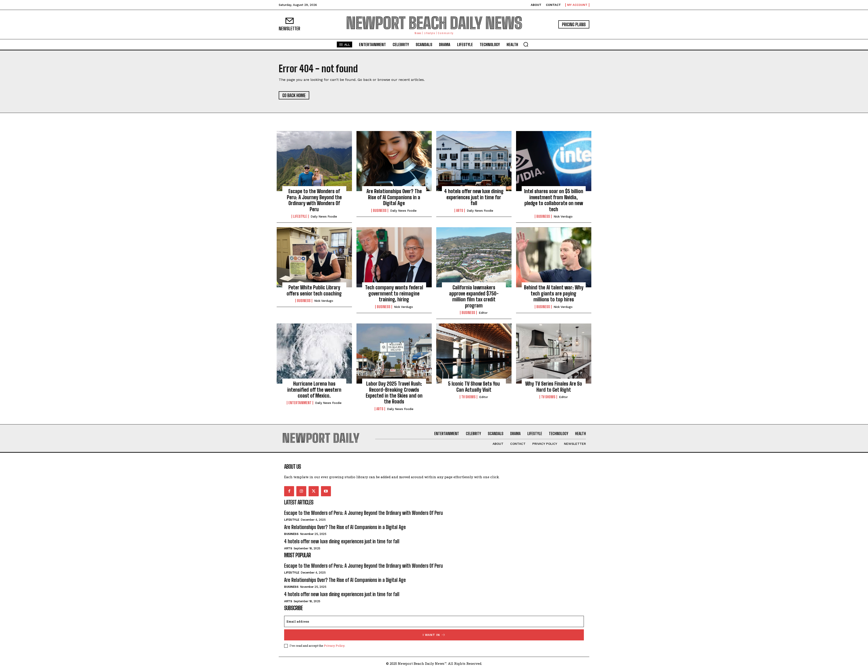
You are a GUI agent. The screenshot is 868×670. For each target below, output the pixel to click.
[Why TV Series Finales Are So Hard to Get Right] (553, 353)
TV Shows (468, 397)
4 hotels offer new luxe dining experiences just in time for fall (474, 197)
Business (380, 210)
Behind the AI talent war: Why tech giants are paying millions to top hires (553, 293)
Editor (483, 312)
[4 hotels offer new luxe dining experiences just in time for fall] (474, 161)
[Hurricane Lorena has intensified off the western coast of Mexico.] (314, 353)
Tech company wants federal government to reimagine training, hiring (394, 293)
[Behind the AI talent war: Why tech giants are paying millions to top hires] (553, 257)
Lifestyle (300, 216)
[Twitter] (313, 491)
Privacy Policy (334, 646)
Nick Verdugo (563, 216)
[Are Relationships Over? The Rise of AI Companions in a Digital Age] (394, 161)
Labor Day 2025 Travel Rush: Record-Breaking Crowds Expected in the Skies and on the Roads (394, 393)
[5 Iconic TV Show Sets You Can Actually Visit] (474, 353)
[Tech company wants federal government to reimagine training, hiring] (394, 257)
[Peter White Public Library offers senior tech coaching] (314, 257)
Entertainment (299, 403)
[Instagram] (301, 491)
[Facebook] (289, 491)
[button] (525, 44)
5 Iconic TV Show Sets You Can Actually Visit (474, 387)
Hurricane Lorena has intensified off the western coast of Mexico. (314, 390)
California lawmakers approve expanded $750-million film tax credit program (474, 296)
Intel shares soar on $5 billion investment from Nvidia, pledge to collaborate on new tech (553, 200)
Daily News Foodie (324, 216)
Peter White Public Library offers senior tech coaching (314, 290)
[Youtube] (326, 491)
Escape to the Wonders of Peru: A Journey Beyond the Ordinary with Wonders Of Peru (314, 200)
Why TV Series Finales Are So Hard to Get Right (553, 387)
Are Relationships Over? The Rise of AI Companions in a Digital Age (394, 197)
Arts (459, 210)
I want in (431, 635)
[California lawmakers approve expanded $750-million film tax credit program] (474, 257)
